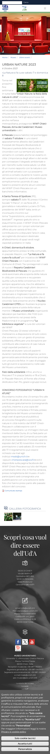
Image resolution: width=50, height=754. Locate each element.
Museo (13, 57)
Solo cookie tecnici (25, 738)
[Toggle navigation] (45, 2)
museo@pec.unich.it (26, 678)
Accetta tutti (25, 743)
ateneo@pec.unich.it (26, 611)
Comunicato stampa (13, 491)
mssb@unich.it (19, 456)
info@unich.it (27, 608)
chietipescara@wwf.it (23, 460)
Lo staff (25, 689)
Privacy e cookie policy (13, 731)
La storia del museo (25, 683)
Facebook (18, 642)
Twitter (25, 642)
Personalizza (25, 749)
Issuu (18, 648)
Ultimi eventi (24, 57)
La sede (25, 686)
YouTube (31, 642)
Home (5, 57)
